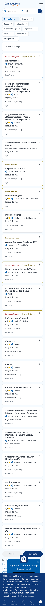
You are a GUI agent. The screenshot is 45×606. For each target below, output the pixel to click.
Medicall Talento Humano (25, 218)
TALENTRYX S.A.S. (15, 64)
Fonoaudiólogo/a (13, 195)
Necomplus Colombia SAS (19, 245)
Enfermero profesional (16, 318)
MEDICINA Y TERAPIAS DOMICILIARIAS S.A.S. (24, 272)
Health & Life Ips (21, 321)
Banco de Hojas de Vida (16, 505)
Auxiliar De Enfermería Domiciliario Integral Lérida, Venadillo (19, 435)
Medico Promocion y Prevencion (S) (21, 529)
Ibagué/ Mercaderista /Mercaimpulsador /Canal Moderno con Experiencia (17, 117)
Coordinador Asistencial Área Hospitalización (19, 458)
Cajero (8, 364)
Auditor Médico (12, 482)
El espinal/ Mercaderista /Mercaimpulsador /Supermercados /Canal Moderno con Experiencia (17, 87)
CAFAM (17, 344)
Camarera (10, 341)
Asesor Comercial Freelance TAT (21, 242)
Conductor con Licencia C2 (18, 387)
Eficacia (17, 94)
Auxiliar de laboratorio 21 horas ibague (20, 144)
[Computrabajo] (12, 4)
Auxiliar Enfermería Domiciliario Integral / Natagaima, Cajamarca (21, 412)
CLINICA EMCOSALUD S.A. (19, 171)
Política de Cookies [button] (26, 596)
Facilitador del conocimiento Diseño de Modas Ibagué (19, 289)
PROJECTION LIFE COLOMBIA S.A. (27, 198)
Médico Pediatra (13, 214)
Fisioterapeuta (12, 60)
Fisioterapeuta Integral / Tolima (20, 269)
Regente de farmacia (15, 168)
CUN (10, 294)
